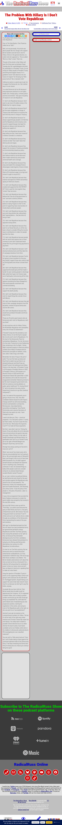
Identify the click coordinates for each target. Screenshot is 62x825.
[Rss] (20, 772)
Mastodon (13, 793)
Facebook (7, 790)
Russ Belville (32, 801)
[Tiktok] (34, 778)
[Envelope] (13, 772)
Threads (13, 788)
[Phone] (6, 772)
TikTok (25, 790)
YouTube (25, 793)
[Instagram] (15, 36)
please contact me (23, 810)
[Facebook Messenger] (12, 36)
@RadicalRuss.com (46, 791)
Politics (54, 23)
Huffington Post (46, 23)
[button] (59, 3)
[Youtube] (41, 772)
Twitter (12, 786)
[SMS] (21, 36)
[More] (26, 36)
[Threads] (17, 36)
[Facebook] (10, 36)
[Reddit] (19, 36)
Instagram (16, 790)
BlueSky (24, 791)
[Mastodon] (8, 36)
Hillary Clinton (32, 25)
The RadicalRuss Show (20, 801)
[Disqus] (15, 676)
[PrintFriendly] (24, 36)
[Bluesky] (6, 36)
